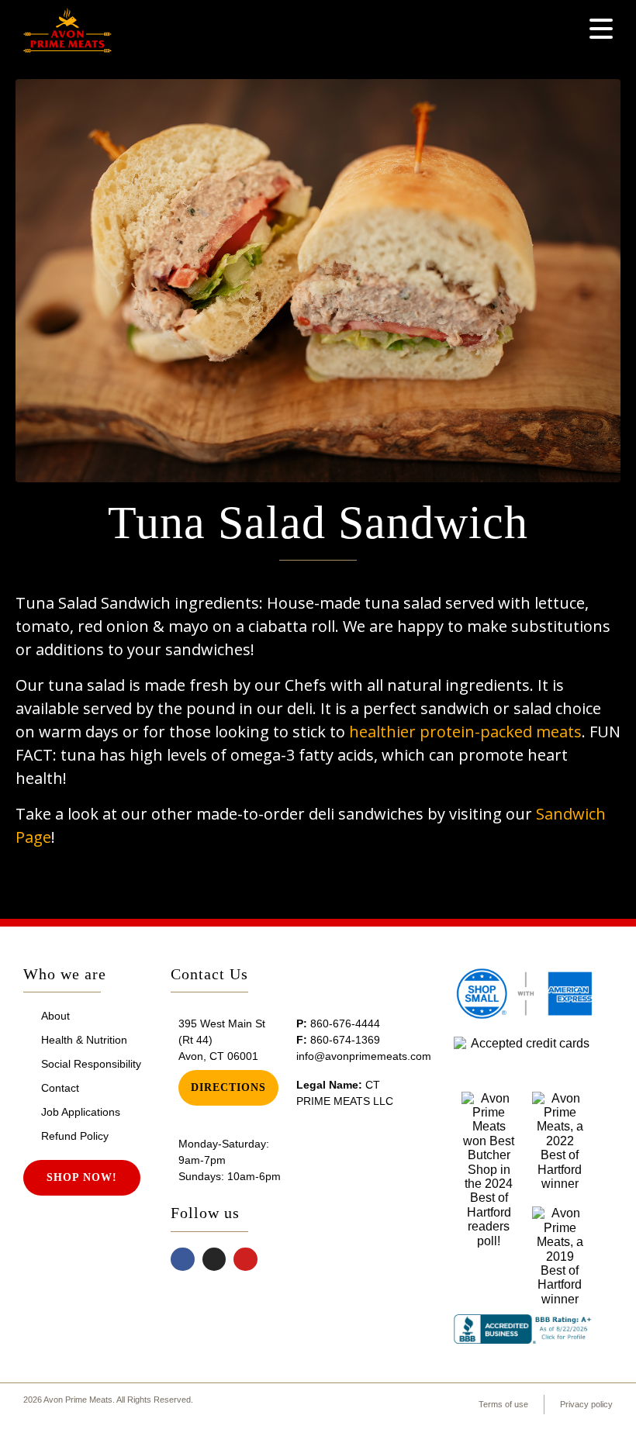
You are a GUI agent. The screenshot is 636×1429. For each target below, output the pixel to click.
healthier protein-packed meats (465, 731)
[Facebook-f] (183, 1260)
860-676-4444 (345, 1023)
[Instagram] (214, 1260)
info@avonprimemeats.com (363, 1056)
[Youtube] (245, 1260)
